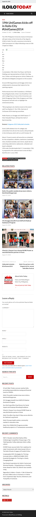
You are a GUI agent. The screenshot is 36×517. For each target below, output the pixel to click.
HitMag (20, 515)
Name (4, 330)
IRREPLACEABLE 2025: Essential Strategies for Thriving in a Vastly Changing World (15, 458)
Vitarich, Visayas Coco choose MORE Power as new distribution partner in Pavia (17, 251)
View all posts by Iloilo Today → (23, 286)
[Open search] (31, 14)
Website (5, 346)
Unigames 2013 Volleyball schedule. (19, 124)
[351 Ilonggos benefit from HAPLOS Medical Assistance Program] (18, 209)
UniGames (22, 158)
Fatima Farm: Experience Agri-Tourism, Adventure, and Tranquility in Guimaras (17, 476)
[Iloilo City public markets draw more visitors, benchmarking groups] (18, 179)
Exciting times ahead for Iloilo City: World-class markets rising (17, 467)
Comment (6, 307)
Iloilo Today (17, 32)
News (3, 19)
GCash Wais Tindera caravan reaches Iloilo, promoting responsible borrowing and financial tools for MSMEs (17, 390)
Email (4, 338)
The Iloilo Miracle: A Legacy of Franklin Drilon (16, 451)
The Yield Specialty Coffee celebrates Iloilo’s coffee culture (17, 442)
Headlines (11, 158)
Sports (17, 158)
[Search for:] (18, 377)
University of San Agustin (10, 160)
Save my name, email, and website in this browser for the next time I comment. (16, 357)
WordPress (12, 515)
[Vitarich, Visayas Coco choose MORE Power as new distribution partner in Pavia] (18, 239)
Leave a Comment (25, 32)
